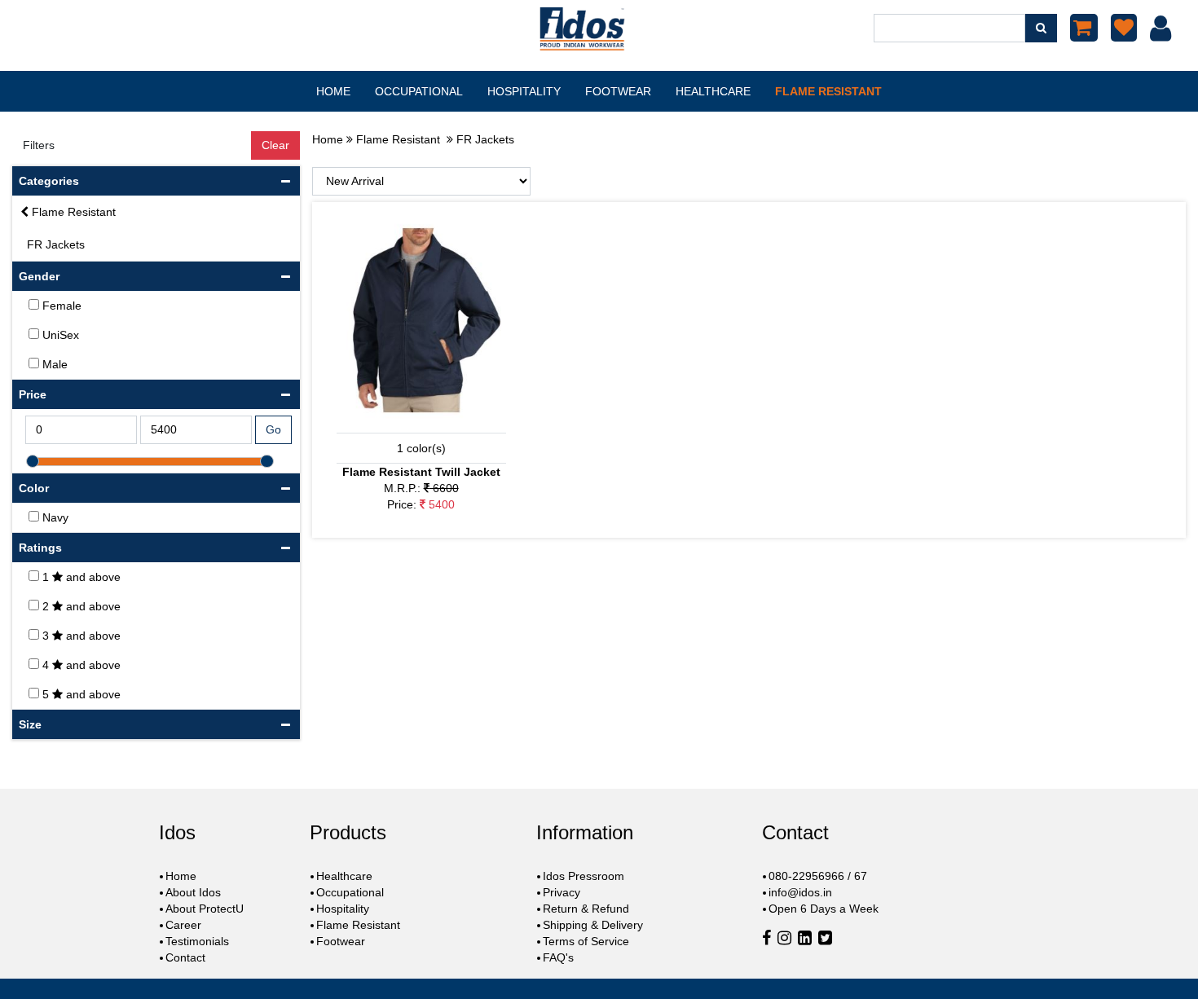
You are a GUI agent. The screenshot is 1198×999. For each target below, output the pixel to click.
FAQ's (558, 957)
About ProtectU (204, 908)
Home (333, 91)
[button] (1160, 29)
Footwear (618, 91)
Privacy (561, 892)
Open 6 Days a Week (824, 908)
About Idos (193, 892)
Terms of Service (586, 941)
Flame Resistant (828, 91)
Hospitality (524, 91)
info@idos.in (800, 892)
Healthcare (713, 91)
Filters (39, 145)
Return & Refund (586, 908)
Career (183, 924)
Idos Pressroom (583, 875)
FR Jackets (56, 244)
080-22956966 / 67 (818, 875)
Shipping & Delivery (593, 924)
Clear (275, 145)
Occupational (419, 91)
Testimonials (197, 941)
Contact (185, 957)
